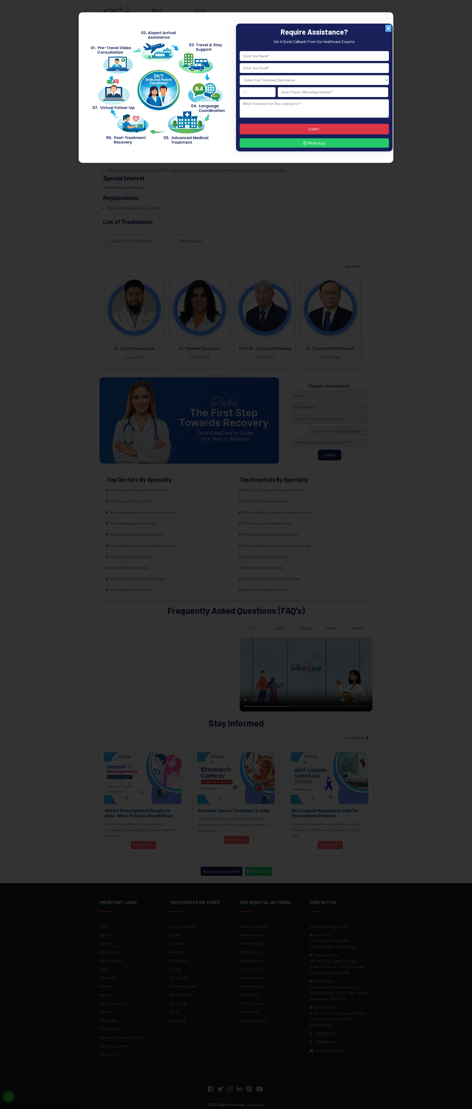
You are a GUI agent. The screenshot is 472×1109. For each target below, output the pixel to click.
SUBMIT (314, 129)
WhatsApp (316, 143)
